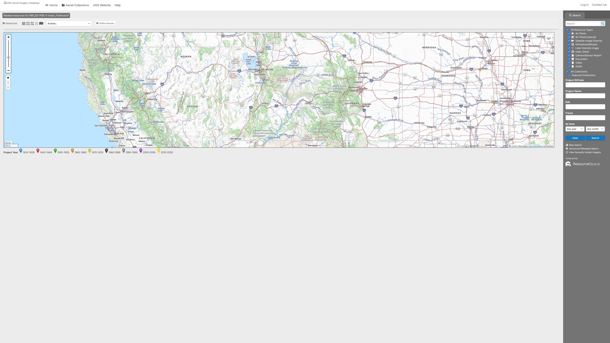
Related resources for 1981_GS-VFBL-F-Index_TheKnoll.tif (36, 15)
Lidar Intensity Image (586, 48)
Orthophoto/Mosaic (585, 44)
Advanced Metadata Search (584, 148)
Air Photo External (585, 37)
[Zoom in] (8, 37)
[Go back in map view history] (8, 87)
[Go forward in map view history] (8, 82)
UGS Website (102, 5)
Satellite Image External (588, 40)
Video (578, 62)
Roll (568, 102)
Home (53, 5)
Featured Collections (583, 75)
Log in (584, 4)
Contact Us (599, 4)
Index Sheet (581, 51)
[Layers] (548, 37)
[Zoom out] (8, 70)
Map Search (575, 145)
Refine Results (106, 23)
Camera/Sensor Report (587, 55)
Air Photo (580, 33)
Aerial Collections (77, 5)
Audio (578, 66)
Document (580, 59)
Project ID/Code (575, 80)
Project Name (573, 91)
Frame (569, 112)
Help (118, 5)
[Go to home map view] (8, 77)
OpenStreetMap (536, 146)
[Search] (602, 23)
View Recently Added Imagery (585, 152)
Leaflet (514, 146)
